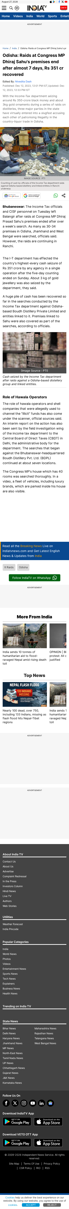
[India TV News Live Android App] (17, 1121)
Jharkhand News (12, 1043)
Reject (52, 1204)
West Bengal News (45, 1043)
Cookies (10, 1197)
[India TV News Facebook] (59, 2)
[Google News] (12, 196)
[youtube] (32, 1103)
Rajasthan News (43, 1033)
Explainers (9, 983)
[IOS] (51, 2)
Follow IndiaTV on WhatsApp (31, 578)
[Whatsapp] (56, 195)
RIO (38, 1167)
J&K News (9, 1077)
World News (9, 953)
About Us (8, 866)
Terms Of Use (31, 1163)
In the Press (9, 881)
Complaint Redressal (14, 876)
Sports (52, 16)
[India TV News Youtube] (66, 2)
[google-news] (50, 1103)
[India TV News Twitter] (62, 2)
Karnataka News (12, 1082)
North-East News (12, 1053)
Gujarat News (10, 1072)
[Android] (54, 2)
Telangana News (44, 1038)
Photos (7, 958)
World (40, 16)
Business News (11, 988)
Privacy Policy (52, 1163)
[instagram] (23, 1103)
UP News (8, 1062)
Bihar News (9, 1028)
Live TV (7, 896)
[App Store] (48, 1121)
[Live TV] (63, 8)
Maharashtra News (45, 1028)
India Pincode (10, 929)
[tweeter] (15, 1103)
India (29, 16)
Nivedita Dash (23, 81)
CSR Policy (25, 1167)
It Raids (9, 567)
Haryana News (11, 1038)
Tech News (9, 978)
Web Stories (9, 905)
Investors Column (13, 886)
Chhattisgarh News (14, 1067)
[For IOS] (48, 1142)
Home (6, 16)
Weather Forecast (13, 924)
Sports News (10, 973)
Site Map (14, 1163)
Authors (7, 900)
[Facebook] (6, 1103)
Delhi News (9, 1033)
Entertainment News (14, 968)
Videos (18, 16)
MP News (8, 1048)
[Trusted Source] (31, 196)
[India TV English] (37, 8)
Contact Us (9, 861)
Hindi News (9, 891)
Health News (10, 993)
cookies (12, 1204)
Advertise (8, 871)
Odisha (23, 567)
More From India (34, 616)
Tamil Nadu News (13, 1058)
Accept (31, 1204)
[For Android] (17, 1142)
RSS (47, 1167)
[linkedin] (41, 1103)
